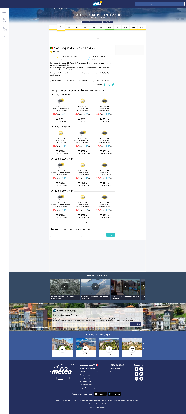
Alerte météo (85, 375)
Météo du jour (57, 80)
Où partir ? (108, 22)
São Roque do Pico (63, 8)
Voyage (51, 8)
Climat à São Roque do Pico (92, 22)
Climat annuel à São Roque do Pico (78, 80)
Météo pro (113, 371)
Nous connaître (85, 378)
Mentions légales (61, 401)
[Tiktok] (141, 379)
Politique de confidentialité (116, 401)
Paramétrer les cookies (132, 401)
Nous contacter (85, 384)
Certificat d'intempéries (89, 371)
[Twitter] (141, 369)
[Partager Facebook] (104, 84)
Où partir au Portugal (102, 80)
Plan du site (80, 401)
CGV (73, 401)
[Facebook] (136, 369)
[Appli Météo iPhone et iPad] (100, 394)
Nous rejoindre (85, 381)
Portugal (56, 8)
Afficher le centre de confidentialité (98, 404)
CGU (69, 401)
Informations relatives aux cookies (96, 401)
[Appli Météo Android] (114, 394)
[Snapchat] (136, 374)
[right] (143, 287)
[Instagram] (141, 374)
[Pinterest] (136, 379)
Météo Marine (114, 368)
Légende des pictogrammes (91, 388)
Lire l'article (136, 324)
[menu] (4, 3)
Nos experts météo (87, 368)
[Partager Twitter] (108, 84)
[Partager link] (113, 84)
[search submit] (183, 4)
